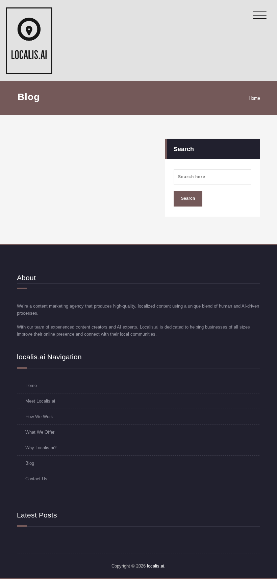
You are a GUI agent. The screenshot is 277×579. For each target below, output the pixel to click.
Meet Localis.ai (40, 401)
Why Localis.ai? (40, 447)
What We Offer (39, 432)
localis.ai (155, 566)
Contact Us (36, 478)
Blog (29, 463)
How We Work (39, 416)
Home (254, 98)
